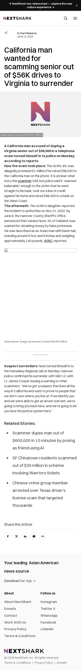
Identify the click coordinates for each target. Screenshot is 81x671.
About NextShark (17, 602)
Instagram (48, 602)
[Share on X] (16, 536)
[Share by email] (33, 536)
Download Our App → (20, 581)
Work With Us (15, 622)
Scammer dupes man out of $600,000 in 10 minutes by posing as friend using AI (43, 440)
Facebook (48, 622)
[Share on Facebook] (7, 536)
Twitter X (47, 609)
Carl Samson (28, 33)
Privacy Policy (15, 629)
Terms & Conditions (20, 636)
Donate (10, 609)
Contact (10, 615)
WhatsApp (48, 615)
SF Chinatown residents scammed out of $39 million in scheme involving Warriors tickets (44, 465)
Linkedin (47, 629)
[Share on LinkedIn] (25, 536)
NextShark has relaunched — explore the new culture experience (40, 5)
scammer (25, 181)
